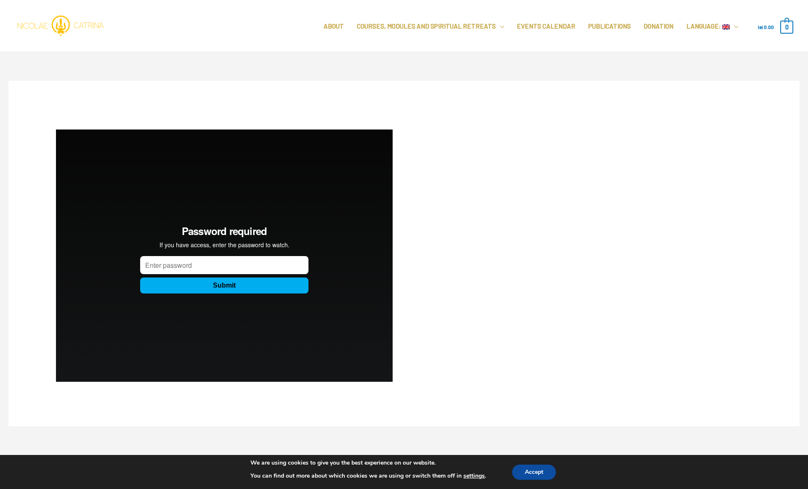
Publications (609, 26)
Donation (658, 26)
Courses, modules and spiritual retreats (426, 26)
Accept (534, 472)
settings (474, 475)
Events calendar (546, 26)
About (334, 26)
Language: (704, 26)
